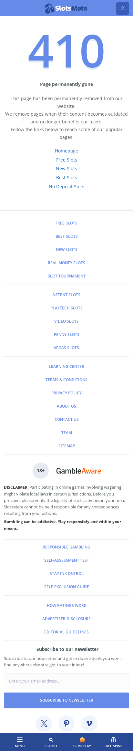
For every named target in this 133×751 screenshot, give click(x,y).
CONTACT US (67, 419)
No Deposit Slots (66, 186)
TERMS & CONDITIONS (66, 379)
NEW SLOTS (66, 249)
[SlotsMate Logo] (66, 8)
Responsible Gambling (66, 547)
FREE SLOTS (66, 223)
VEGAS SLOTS (66, 347)
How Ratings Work (67, 605)
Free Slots (66, 160)
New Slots (66, 168)
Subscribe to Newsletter (66, 700)
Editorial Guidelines (66, 632)
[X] (44, 723)
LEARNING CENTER (66, 366)
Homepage (66, 151)
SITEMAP (66, 446)
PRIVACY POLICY (66, 393)
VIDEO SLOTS (66, 321)
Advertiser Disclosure (66, 618)
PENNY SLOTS (66, 334)
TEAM (66, 432)
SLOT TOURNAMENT (67, 276)
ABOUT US (66, 406)
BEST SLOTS (67, 236)
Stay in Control (67, 573)
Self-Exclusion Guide (66, 586)
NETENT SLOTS (66, 294)
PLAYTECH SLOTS (66, 308)
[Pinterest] (66, 723)
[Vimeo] (89, 723)
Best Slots (66, 177)
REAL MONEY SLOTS (66, 263)
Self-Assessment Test (66, 560)
